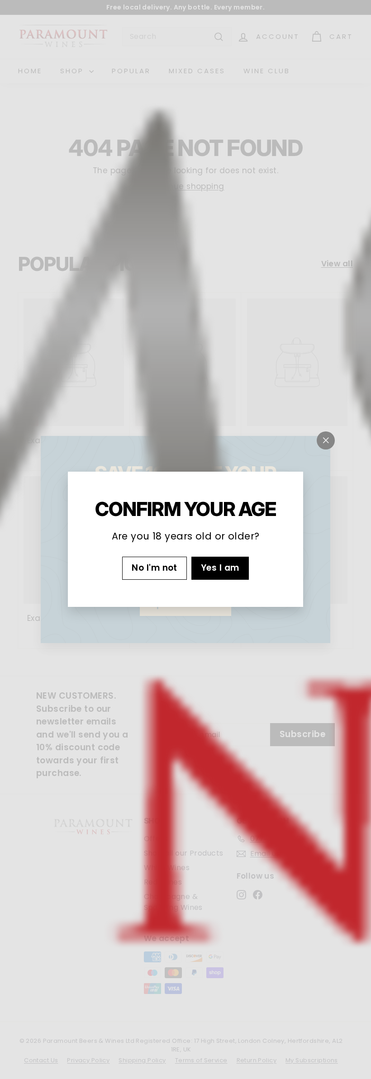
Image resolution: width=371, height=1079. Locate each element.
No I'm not (154, 568)
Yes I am (220, 568)
